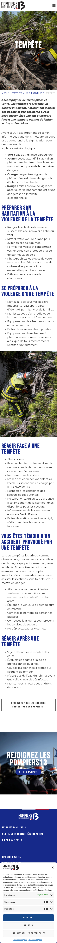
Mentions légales (20, 940)
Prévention (18, 93)
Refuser (28, 925)
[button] (52, 867)
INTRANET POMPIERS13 (14, 827)
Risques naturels (34, 93)
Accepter (28, 917)
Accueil (6, 93)
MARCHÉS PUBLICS (11, 856)
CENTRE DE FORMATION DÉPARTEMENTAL (23, 833)
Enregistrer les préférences (29, 933)
